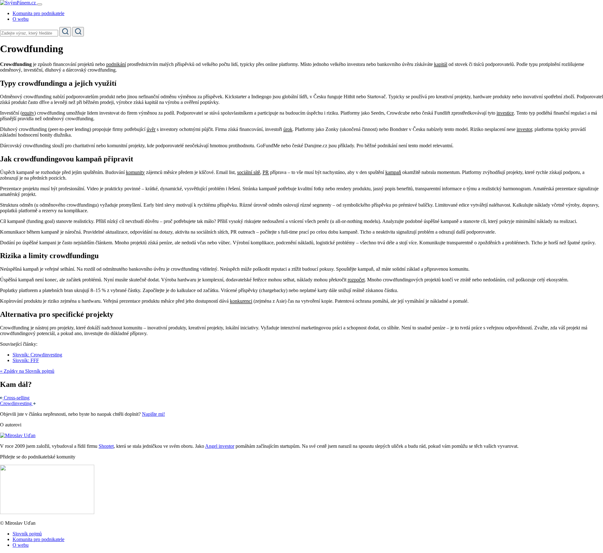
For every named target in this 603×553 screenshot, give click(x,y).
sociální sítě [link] (248, 172)
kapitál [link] (440, 64)
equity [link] (28, 113)
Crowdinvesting (16, 403)
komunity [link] (135, 172)
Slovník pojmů (27, 533)
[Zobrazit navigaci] (39, 4)
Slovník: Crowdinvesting (37, 354)
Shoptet (106, 446)
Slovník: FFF (26, 360)
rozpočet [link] (356, 279)
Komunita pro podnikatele (38, 13)
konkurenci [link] (241, 301)
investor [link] (524, 129)
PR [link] (266, 172)
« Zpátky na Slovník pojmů (27, 371)
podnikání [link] (116, 64)
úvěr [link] (151, 129)
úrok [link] (287, 129)
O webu (21, 19)
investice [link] (505, 113)
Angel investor (219, 446)
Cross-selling (17, 397)
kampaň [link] (393, 172)
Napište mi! (153, 414)
